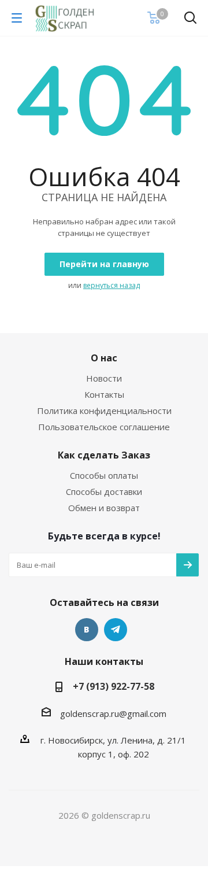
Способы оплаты (104, 475)
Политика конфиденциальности (104, 410)
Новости (104, 378)
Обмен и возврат (104, 507)
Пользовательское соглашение (104, 426)
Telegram (115, 629)
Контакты (104, 394)
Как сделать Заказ (104, 455)
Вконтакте (86, 629)
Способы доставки (104, 491)
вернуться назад (111, 285)
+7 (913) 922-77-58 (113, 686)
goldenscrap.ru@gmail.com (113, 713)
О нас (104, 358)
